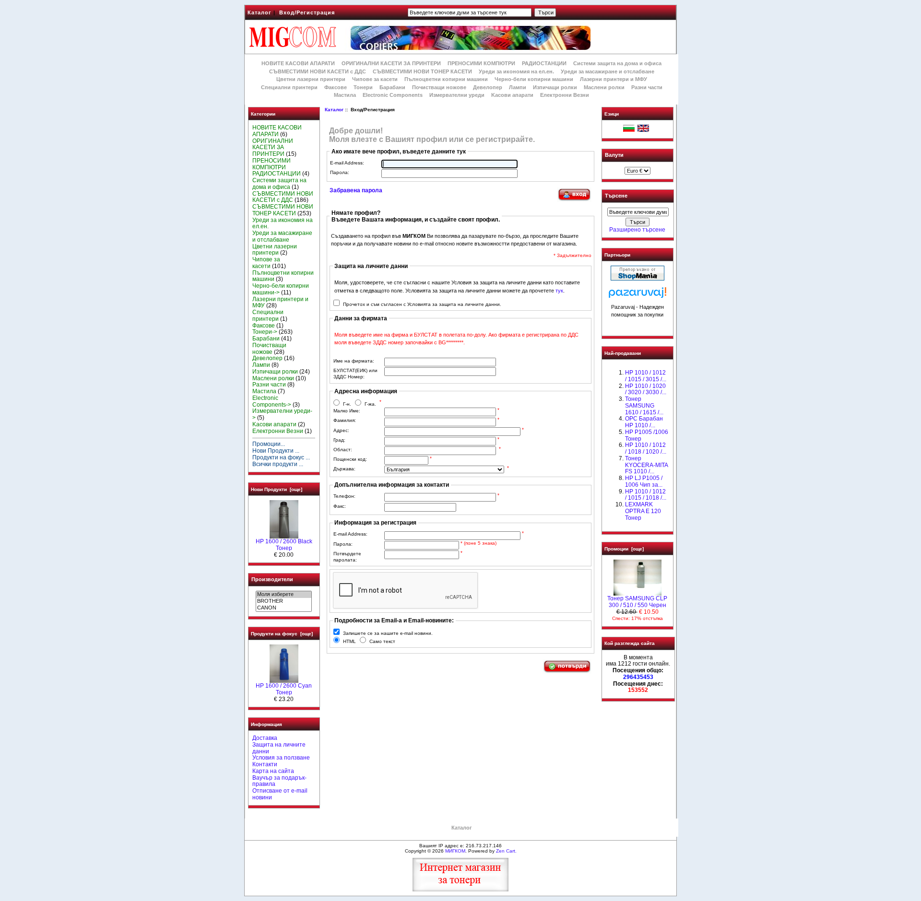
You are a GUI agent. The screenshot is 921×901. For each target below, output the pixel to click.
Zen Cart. (506, 851)
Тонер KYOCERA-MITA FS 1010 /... (646, 465)
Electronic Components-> (271, 401)
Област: (342, 449)
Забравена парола (356, 190)
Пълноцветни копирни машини (446, 79)
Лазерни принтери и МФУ (613, 79)
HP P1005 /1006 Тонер (646, 435)
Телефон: (344, 496)
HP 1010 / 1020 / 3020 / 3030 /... (645, 389)
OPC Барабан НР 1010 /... (644, 422)
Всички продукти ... (277, 464)
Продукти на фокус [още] (282, 633)
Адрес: (341, 430)
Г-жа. (370, 404)
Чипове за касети (375, 79)
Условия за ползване (281, 757)
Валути (614, 155)
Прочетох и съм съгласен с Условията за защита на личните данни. (422, 304)
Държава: (344, 468)
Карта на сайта (273, 771)
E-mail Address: (347, 162)
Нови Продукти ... (275, 450)
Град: (339, 440)
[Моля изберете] (283, 594)
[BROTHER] (283, 601)
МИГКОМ (455, 851)
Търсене (616, 196)
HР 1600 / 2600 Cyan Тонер (284, 689)
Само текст (382, 641)
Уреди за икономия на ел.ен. (516, 71)
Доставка (264, 738)
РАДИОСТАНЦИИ (544, 63)
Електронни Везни (564, 95)
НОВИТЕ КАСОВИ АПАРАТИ (298, 63)
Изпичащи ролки (555, 87)
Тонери (363, 87)
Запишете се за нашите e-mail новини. (388, 633)
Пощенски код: (350, 459)
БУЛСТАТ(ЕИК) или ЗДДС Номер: (355, 373)
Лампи (517, 87)
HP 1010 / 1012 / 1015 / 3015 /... (645, 376)
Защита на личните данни (279, 748)
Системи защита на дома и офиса (617, 63)
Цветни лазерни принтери (310, 79)
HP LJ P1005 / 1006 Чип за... (643, 481)
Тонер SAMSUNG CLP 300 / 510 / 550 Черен (637, 601)
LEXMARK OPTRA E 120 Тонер (643, 511)
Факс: (339, 506)
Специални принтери (289, 87)
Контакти (264, 764)
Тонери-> (264, 331)
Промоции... (268, 444)
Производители (272, 579)
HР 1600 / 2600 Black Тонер (284, 544)
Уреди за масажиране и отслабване (607, 71)
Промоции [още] (624, 548)
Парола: (339, 172)
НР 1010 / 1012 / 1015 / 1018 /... (645, 495)
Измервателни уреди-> (282, 414)
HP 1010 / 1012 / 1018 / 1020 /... (645, 448)
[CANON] (283, 608)
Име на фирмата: (353, 360)
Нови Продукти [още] (276, 489)
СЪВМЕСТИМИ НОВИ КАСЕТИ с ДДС (317, 71)
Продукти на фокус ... (281, 457)
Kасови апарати (512, 95)
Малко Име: (346, 410)
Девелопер (487, 87)
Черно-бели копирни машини (534, 79)
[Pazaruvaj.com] (637, 295)
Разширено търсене (637, 229)
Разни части (646, 87)
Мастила (345, 95)
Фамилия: (344, 420)
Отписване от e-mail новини (279, 794)
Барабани (392, 87)
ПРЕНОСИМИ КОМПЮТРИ (481, 63)
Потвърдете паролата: (347, 556)
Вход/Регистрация (307, 12)
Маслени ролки (604, 87)
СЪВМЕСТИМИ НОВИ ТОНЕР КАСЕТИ (422, 71)
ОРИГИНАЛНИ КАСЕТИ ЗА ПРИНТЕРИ (391, 63)
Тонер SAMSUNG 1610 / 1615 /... (644, 406)
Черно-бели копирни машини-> (280, 289)
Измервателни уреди (456, 95)
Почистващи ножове (439, 87)
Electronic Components (393, 95)
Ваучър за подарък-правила (279, 781)
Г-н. (347, 404)
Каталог (260, 12)
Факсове (335, 87)
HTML (349, 641)
